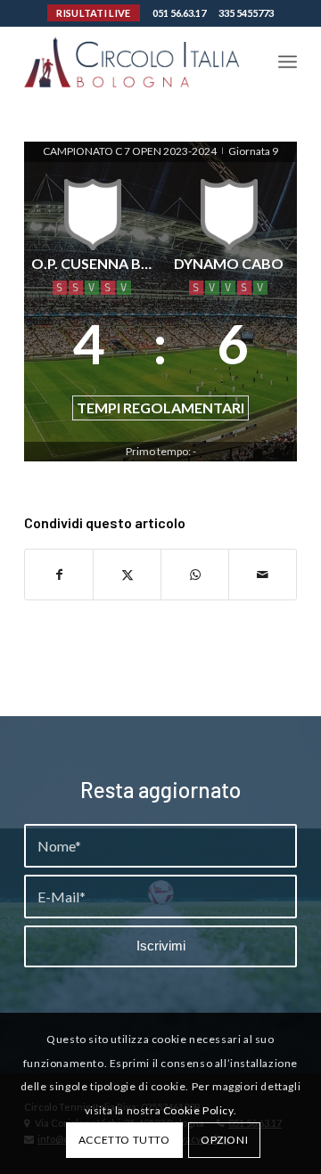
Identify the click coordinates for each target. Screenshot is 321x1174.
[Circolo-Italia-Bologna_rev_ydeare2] (133, 61)
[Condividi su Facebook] (59, 574)
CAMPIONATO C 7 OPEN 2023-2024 (130, 151)
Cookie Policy (198, 1110)
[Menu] (287, 61)
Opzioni (224, 1139)
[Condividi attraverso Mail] (262, 574)
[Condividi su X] (127, 574)
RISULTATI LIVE (93, 13)
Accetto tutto (124, 1139)
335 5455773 (246, 13)
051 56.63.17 (179, 13)
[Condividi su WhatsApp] (194, 574)
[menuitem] (287, 61)
